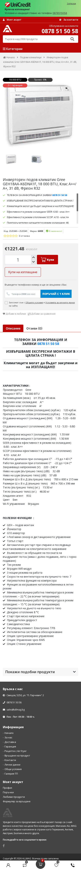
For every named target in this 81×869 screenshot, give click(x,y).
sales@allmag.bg (16, 709)
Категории (13, 49)
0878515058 (60, 13)
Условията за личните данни (60, 302)
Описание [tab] (13, 328)
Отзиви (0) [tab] (34, 328)
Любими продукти (14, 796)
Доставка (10, 742)
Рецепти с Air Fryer (16, 751)
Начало (9, 733)
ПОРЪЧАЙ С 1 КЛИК (56, 294)
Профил (7, 787)
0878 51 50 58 (48, 343)
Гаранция (10, 746)
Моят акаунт (13, 19)
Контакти (10, 760)
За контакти (70, 19)
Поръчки (8, 792)
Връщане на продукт (17, 755)
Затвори (71, 3)
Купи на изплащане (22, 272)
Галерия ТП (11, 773)
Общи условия (13, 769)
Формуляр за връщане (17, 801)
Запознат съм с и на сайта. (42, 304)
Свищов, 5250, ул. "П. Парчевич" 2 (25, 695)
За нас (8, 737)
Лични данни (12, 764)
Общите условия (34, 302)
